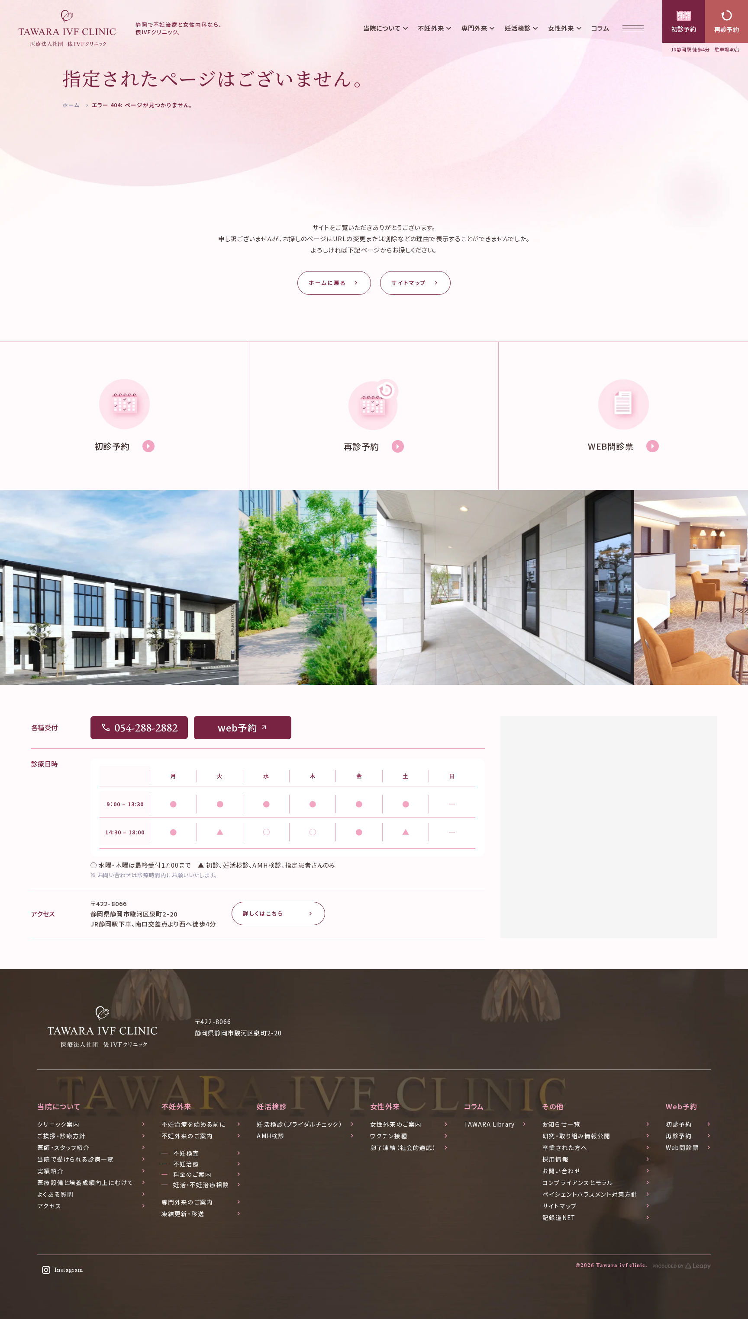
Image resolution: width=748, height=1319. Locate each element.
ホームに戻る (327, 282)
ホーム (71, 105)
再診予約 (726, 29)
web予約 (237, 727)
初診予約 (683, 28)
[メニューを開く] (633, 28)
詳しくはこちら (263, 913)
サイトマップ (408, 282)
